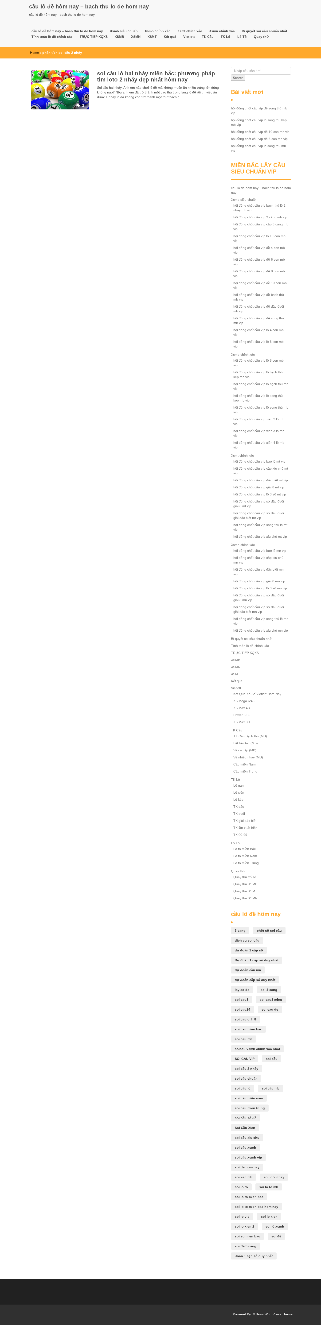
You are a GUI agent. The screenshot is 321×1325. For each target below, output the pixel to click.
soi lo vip (242, 1216)
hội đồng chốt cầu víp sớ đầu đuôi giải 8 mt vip (258, 503)
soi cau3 (241, 999)
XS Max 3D (241, 722)
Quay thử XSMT (245, 891)
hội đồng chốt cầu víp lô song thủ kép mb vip (259, 122)
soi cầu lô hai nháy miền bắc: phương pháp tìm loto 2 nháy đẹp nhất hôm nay (156, 76)
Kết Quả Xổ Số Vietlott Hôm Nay (257, 694)
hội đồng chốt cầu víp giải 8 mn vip (259, 581)
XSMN (136, 37)
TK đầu (238, 806)
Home (34, 52)
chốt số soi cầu (269, 930)
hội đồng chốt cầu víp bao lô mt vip (259, 461)
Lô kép (238, 799)
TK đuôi (239, 813)
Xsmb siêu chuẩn (124, 31)
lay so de (242, 990)
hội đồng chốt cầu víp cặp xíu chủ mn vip (258, 560)
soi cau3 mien (271, 999)
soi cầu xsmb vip (248, 1157)
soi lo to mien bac (249, 1197)
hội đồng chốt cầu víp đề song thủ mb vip (259, 110)
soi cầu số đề (245, 1118)
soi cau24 (242, 1009)
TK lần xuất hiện (245, 828)
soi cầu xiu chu (247, 1138)
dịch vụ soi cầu (247, 940)
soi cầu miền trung (250, 1108)
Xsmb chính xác (157, 31)
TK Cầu (208, 37)
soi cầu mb (270, 1088)
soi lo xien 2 (244, 1226)
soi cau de (270, 1009)
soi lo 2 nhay (274, 1177)
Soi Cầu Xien (245, 1128)
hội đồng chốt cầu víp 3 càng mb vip (260, 217)
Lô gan (238, 785)
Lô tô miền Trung (246, 863)
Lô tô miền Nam (245, 856)
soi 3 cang (269, 990)
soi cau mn (243, 1039)
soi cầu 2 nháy (246, 1068)
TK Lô (225, 37)
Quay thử (261, 37)
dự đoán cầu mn (248, 970)
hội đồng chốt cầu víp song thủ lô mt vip (260, 527)
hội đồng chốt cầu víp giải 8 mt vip (258, 487)
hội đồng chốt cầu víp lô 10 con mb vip (259, 238)
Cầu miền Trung (245, 771)
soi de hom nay (247, 1167)
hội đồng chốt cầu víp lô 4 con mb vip (258, 332)
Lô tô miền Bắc (244, 849)
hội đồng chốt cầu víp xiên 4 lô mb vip (258, 445)
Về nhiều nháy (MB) (248, 757)
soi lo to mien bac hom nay (256, 1207)
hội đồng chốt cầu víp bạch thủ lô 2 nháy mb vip (259, 208)
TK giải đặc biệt (244, 821)
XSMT (152, 37)
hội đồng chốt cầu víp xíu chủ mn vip (260, 630)
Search (238, 78)
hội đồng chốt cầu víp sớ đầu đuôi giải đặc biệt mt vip (258, 515)
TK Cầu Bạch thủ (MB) (250, 736)
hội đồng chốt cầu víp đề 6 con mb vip (259, 139)
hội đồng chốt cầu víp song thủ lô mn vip (260, 621)
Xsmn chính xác (222, 31)
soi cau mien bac (248, 1029)
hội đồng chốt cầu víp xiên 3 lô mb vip (258, 433)
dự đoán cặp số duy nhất (255, 980)
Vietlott (189, 37)
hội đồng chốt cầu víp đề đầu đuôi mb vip (258, 309)
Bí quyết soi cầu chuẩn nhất (264, 31)
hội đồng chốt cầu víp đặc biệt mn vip (258, 572)
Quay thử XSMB (245, 884)
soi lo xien (269, 1216)
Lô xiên (238, 792)
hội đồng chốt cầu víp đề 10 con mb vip (260, 132)
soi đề (276, 1236)
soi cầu (272, 1059)
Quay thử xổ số (244, 877)
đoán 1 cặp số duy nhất (254, 1256)
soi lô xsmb (275, 1226)
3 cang (240, 930)
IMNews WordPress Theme (272, 1314)
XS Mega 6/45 (243, 701)
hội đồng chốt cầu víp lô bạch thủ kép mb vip (258, 374)
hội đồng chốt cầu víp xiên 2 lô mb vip (258, 421)
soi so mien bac (247, 1236)
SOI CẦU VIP (244, 1059)
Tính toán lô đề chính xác (52, 37)
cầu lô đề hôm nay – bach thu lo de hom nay (89, 6)
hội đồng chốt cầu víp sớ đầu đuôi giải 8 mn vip (258, 597)
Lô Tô (242, 37)
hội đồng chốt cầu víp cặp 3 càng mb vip (260, 226)
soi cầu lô (243, 1088)
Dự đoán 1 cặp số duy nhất (256, 960)
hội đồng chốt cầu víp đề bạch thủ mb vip (258, 297)
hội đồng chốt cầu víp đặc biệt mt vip (260, 480)
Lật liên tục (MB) (245, 743)
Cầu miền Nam (244, 764)
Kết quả (170, 37)
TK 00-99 (240, 835)
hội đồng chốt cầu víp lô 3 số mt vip (259, 494)
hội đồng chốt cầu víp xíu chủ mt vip (260, 536)
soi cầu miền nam (249, 1098)
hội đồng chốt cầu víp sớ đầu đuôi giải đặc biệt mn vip (258, 609)
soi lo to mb (268, 1187)
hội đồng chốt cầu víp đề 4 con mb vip (259, 250)
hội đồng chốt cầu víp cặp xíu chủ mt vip (260, 471)
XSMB (119, 37)
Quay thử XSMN (245, 898)
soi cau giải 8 (245, 1019)
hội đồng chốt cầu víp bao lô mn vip (259, 550)
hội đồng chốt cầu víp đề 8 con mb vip (259, 273)
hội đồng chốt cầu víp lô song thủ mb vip (258, 148)
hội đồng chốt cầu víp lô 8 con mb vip (258, 363)
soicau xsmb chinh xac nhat (257, 1049)
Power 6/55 (241, 715)
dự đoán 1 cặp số (249, 950)
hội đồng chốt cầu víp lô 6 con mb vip (258, 344)
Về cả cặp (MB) (244, 750)
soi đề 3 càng (245, 1246)
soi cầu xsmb (245, 1147)
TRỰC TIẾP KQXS (94, 37)
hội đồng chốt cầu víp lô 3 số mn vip (260, 588)
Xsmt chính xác (189, 31)
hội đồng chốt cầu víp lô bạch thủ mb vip (260, 386)
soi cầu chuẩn (246, 1078)
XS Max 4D (241, 708)
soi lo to (241, 1187)
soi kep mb (243, 1177)
